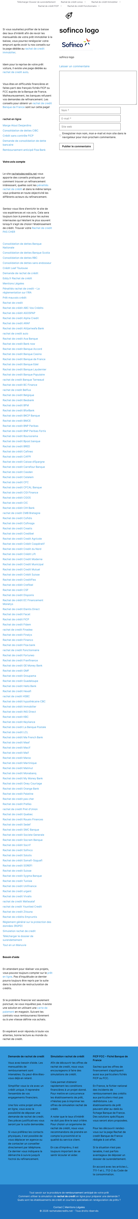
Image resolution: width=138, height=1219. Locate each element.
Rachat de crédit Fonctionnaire (82, 6)
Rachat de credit (13, 302)
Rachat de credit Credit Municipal (23, 564)
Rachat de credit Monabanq (19, 773)
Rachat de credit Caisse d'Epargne (24, 461)
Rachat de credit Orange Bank (21, 788)
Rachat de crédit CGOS (17, 497)
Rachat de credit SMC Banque (21, 829)
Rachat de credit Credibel (18, 533)
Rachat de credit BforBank (18, 410)
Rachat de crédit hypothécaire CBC (24, 701)
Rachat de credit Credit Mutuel (21, 569)
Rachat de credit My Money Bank (23, 778)
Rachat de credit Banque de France (24, 359)
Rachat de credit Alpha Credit (21, 318)
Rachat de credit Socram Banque (23, 840)
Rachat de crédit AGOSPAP (19, 313)
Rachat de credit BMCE (17, 420)
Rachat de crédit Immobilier (105, 2)
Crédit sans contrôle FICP (18, 135)
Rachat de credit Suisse (17, 870)
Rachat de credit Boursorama (20, 436)
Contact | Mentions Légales (69, 1207)
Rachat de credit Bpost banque (21, 441)
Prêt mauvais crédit (14, 297)
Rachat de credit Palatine (18, 793)
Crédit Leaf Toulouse (15, 268)
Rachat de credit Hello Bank (19, 686)
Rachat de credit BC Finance (20, 384)
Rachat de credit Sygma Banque (22, 875)
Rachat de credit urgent (17, 891)
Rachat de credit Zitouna (18, 911)
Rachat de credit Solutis (17, 855)
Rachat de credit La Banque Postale (24, 727)
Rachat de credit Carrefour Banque (24, 466)
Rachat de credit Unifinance (20, 886)
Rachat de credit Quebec (18, 814)
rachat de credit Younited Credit (22, 906)
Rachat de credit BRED (16, 446)
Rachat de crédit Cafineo (18, 451)
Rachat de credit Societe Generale (23, 834)
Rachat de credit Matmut (18, 768)
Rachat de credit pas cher (18, 798)
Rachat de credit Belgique (18, 395)
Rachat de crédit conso (72, 2)
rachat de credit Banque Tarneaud (23, 379)
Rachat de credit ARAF (16, 323)
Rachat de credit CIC (15, 502)
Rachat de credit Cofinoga (18, 523)
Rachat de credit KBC (16, 716)
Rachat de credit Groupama (19, 675)
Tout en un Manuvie (14, 945)
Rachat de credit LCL (15, 732)
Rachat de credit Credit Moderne (22, 559)
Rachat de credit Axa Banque (20, 338)
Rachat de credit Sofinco (18, 850)
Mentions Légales (13, 283)
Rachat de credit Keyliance (19, 722)
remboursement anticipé (79, 1192)
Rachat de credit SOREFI (17, 865)
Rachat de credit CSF (15, 590)
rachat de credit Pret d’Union (20, 809)
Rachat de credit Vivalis (17, 896)
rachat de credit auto (15, 72)
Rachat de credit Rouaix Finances (23, 819)
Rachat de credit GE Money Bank (22, 665)
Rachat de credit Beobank (18, 400)
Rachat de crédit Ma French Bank (23, 737)
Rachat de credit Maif (16, 752)
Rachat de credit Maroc (17, 757)
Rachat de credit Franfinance (20, 660)
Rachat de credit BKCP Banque (21, 415)
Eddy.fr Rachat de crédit (17, 278)
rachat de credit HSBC (16, 696)
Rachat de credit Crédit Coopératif (24, 543)
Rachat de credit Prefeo (17, 804)
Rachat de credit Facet (16, 614)
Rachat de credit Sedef (17, 824)
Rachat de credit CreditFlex (19, 579)
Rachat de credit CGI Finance (20, 492)
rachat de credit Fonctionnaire (21, 650)
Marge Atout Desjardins (17, 125)
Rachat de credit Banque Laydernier (24, 369)
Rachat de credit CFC (16, 482)
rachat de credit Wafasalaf (19, 901)
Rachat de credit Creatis (17, 528)
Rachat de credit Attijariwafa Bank (23, 328)
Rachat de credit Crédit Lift (19, 554)
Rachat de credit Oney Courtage (22, 783)
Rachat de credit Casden (18, 472)
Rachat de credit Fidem (17, 624)
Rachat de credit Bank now (19, 343)
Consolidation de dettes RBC (20, 257)
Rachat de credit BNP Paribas (20, 425)
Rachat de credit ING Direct (19, 711)
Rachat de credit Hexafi (17, 691)
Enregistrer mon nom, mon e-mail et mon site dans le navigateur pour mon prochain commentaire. (94, 135)
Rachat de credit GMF (16, 670)
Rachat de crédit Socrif (17, 845)
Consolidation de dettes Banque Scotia (26, 252)
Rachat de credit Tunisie (17, 881)
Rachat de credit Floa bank (19, 645)
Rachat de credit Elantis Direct (21, 609)
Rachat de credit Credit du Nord (22, 549)
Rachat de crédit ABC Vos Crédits (23, 307)
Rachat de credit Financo (18, 639)
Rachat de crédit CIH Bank (18, 507)
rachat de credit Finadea (17, 629)
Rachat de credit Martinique (20, 763)
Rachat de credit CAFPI (17, 456)
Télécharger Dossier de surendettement (36, 2)
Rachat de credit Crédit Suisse (21, 574)
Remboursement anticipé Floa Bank (24, 149)
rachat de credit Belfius (17, 390)
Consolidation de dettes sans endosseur (27, 263)
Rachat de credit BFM (16, 405)
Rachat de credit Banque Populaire (24, 374)
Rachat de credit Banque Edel (21, 364)
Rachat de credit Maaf (16, 742)
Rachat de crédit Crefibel (18, 584)
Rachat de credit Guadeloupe (20, 681)
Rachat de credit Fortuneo (18, 655)
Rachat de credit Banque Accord (22, 349)
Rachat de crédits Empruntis (20, 916)
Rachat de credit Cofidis (17, 518)
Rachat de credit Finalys (17, 634)
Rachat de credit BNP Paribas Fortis (24, 431)
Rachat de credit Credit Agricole (22, 538)
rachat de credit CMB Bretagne (21, 513)
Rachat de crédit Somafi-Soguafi (22, 860)
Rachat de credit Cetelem (18, 477)
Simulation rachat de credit (19, 931)
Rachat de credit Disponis (18, 595)
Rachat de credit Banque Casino (22, 354)
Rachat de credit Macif (16, 747)
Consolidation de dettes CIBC (20, 130)
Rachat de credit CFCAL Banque (22, 487)
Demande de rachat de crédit (20, 273)
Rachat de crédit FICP (48, 6)
